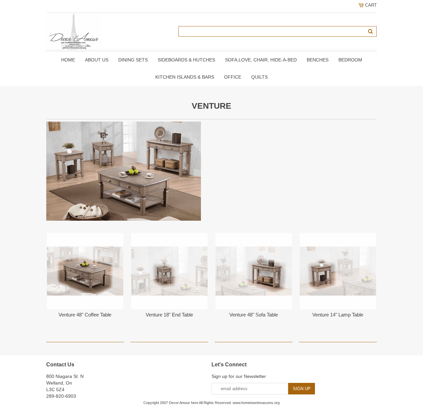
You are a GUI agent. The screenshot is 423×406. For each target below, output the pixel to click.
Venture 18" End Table (169, 314)
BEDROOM (350, 59)
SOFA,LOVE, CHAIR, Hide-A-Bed (261, 59)
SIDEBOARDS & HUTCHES (186, 59)
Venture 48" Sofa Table (253, 314)
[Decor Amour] (74, 31)
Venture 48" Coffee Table (84, 314)
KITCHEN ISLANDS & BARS (184, 77)
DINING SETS (133, 59)
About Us (96, 59)
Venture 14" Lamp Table (337, 314)
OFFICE (232, 77)
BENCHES (317, 59)
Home (68, 59)
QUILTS (259, 77)
